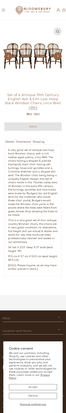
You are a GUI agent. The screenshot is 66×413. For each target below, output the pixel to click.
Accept (33, 387)
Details (9, 141)
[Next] (58, 56)
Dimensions (23, 141)
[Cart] (63, 10)
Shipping (39, 141)
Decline (33, 395)
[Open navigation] (7, 10)
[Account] (58, 10)
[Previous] (8, 56)
